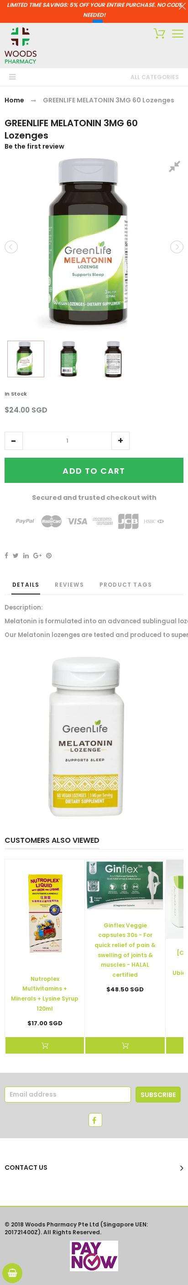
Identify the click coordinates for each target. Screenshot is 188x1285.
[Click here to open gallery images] (176, 168)
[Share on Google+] (37, 555)
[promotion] (182, 7)
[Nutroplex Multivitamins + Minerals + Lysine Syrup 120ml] (44, 912)
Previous (12, 247)
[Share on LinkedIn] (26, 555)
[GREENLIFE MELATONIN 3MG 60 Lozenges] (26, 359)
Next (176, 247)
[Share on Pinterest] (49, 555)
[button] (14, 441)
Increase (120, 441)
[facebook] (95, 1120)
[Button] (177, 33)
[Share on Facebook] (6, 555)
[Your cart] (157, 34)
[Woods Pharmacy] (21, 45)
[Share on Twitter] (16, 555)
